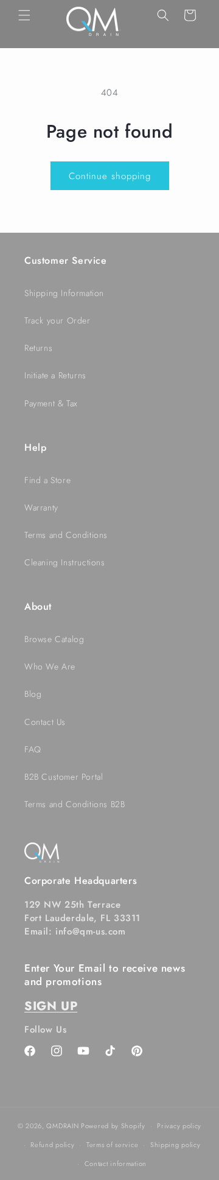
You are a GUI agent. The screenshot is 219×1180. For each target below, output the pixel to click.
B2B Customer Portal (63, 777)
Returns (38, 348)
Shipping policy (175, 1145)
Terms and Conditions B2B (74, 804)
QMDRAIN (62, 1126)
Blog (32, 694)
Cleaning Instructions (64, 562)
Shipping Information (64, 293)
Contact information (116, 1163)
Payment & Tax (51, 403)
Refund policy (52, 1145)
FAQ (32, 749)
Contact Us (45, 722)
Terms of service (112, 1145)
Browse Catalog (54, 639)
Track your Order (57, 320)
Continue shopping (110, 176)
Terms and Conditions (66, 535)
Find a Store (47, 480)
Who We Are (49, 666)
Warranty (41, 507)
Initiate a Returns (55, 375)
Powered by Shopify (113, 1126)
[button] (24, 15)
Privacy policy (179, 1126)
